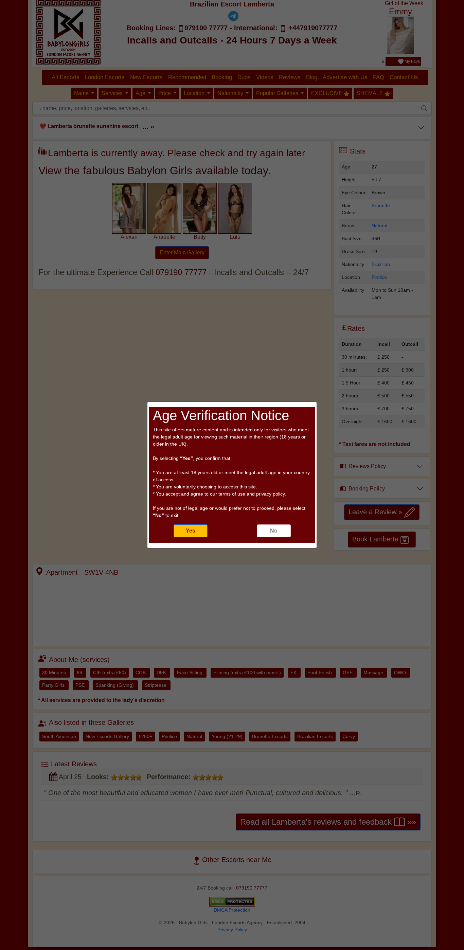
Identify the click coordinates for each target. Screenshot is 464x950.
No (274, 531)
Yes (190, 531)
